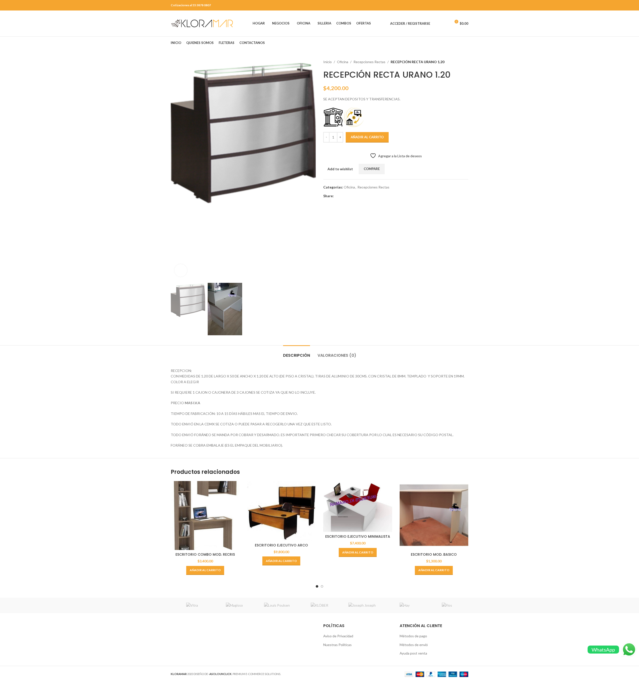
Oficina (342, 62)
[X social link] (342, 195)
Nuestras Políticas (337, 645)
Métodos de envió (414, 645)
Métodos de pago (413, 636)
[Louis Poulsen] (277, 605)
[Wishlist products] (445, 23)
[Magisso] (234, 605)
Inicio (327, 62)
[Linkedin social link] (354, 195)
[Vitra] (192, 605)
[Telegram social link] (359, 195)
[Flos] (447, 605)
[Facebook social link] (336, 195)
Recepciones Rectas (369, 62)
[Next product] (465, 61)
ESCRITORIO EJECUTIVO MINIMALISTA (357, 536)
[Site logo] (202, 23)
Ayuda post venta (413, 653)
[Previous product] (455, 61)
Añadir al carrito (367, 137)
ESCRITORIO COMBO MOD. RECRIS (205, 554)
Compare (372, 169)
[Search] (437, 23)
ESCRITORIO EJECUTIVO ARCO (281, 545)
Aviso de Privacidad (338, 636)
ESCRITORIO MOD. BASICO (434, 554)
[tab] (296, 352)
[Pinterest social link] (348, 195)
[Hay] (404, 605)
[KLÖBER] (319, 605)
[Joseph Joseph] (362, 605)
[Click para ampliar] (180, 270)
